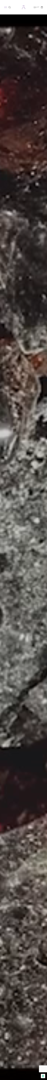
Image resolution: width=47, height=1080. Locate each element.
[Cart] (42, 7)
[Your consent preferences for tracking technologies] (43, 1076)
